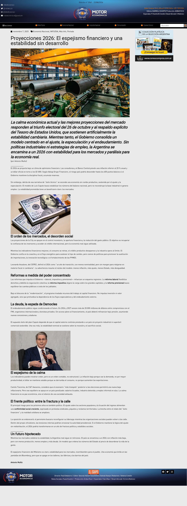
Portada (70, 31)
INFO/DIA (54, 31)
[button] (164, 8)
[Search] (185, 25)
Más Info (62, 31)
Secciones (8, 25)
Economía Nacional (41, 31)
